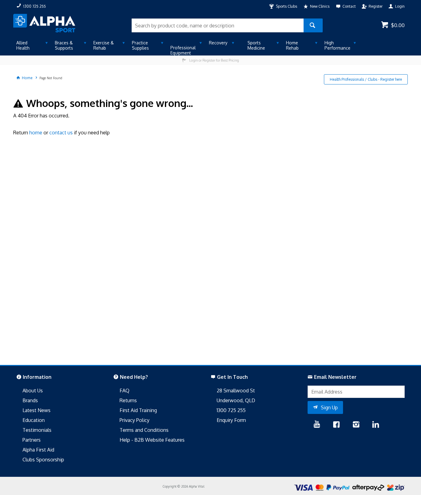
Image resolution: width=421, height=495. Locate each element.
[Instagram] (356, 425)
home (35, 132)
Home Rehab (292, 45)
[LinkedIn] (376, 425)
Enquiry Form (231, 420)
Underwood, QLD (236, 400)
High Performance (337, 45)
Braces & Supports (64, 45)
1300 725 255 (231, 410)
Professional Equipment (183, 50)
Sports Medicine (256, 45)
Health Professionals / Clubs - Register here (366, 79)
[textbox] (218, 25)
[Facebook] (336, 425)
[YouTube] (317, 425)
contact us (61, 132)
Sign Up (329, 407)
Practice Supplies (140, 45)
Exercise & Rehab (103, 45)
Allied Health (23, 45)
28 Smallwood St (236, 390)
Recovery (218, 42)
